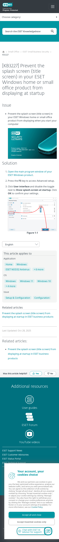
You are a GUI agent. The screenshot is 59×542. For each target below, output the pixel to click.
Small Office (13, 52)
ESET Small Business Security (36, 52)
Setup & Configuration (18, 297)
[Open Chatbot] (48, 531)
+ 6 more (38, 269)
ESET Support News (12, 451)
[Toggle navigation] (53, 6)
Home (9, 264)
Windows (22, 264)
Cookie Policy (37, 507)
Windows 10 (44, 281)
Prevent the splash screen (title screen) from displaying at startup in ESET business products (32, 354)
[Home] (3, 51)
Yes (37, 373)
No (51, 373)
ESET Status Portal (11, 459)
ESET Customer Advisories (15, 455)
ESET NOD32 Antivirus (18, 269)
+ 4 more (10, 286)
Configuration (42, 297)
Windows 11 (26, 281)
